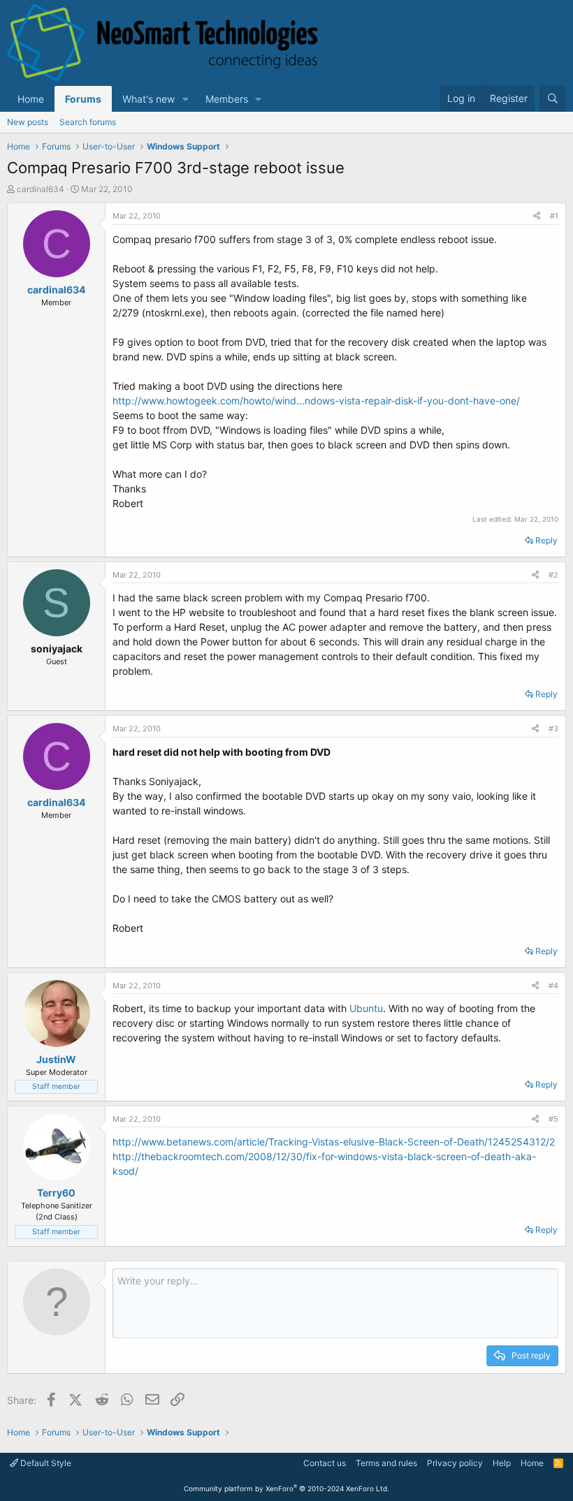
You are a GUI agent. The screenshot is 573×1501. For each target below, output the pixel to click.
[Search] (552, 98)
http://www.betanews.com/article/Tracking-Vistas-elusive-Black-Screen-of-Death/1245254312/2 (334, 1142)
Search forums (87, 122)
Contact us (324, 1463)
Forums (83, 99)
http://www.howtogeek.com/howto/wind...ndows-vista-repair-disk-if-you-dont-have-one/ (316, 401)
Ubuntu (366, 1008)
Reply (546, 540)
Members (226, 99)
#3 (553, 728)
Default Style (44, 1463)
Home (30, 99)
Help (502, 1463)
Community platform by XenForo (286, 1488)
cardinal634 (40, 189)
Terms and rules (386, 1463)
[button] (185, 99)
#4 (553, 985)
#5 (553, 1119)
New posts (27, 122)
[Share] (536, 216)
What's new (148, 99)
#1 (554, 216)
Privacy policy (455, 1463)
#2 (553, 575)
